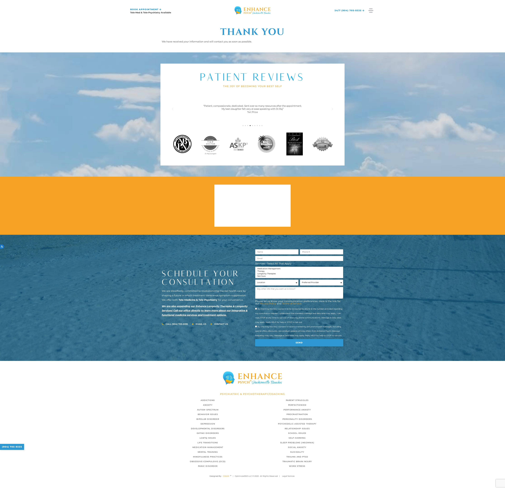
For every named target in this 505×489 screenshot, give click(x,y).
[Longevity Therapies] (298, 273)
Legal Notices (288, 476)
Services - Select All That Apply (273, 263)
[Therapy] (298, 271)
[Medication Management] (298, 268)
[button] (172, 109)
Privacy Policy (268, 303)
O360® (226, 476)
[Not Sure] (298, 276)
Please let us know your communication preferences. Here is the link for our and (297, 302)
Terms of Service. (292, 303)
